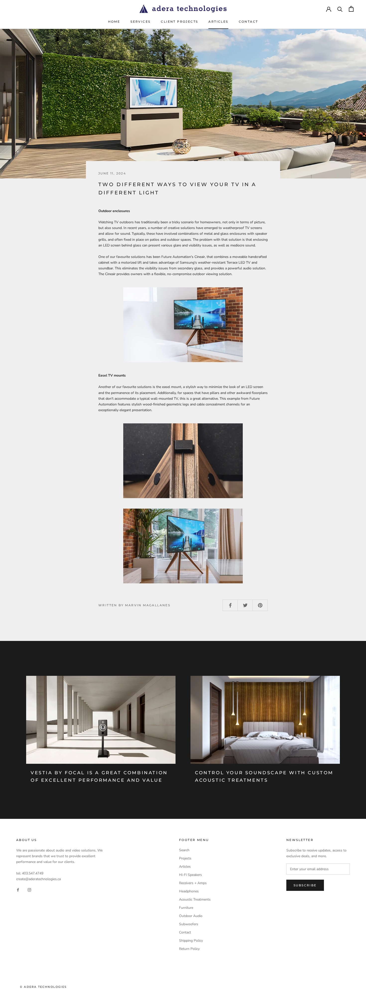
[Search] (340, 8)
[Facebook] (18, 890)
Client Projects (179, 21)
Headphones (189, 891)
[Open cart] (351, 9)
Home (114, 21)
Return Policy (189, 948)
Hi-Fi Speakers (190, 874)
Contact (248, 21)
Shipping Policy (191, 940)
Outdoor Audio (190, 916)
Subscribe (305, 885)
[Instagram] (29, 890)
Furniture (186, 907)
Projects (185, 858)
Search (184, 850)
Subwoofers (188, 924)
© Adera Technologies (43, 987)
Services (140, 21)
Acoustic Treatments (195, 899)
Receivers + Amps (193, 883)
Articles (218, 21)
